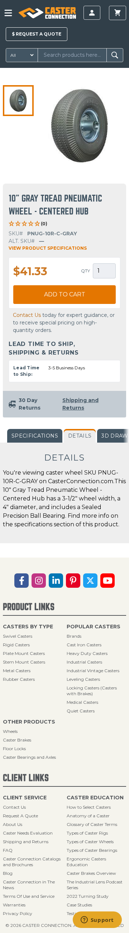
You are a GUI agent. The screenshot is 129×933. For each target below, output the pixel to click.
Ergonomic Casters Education (86, 861)
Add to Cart (64, 294)
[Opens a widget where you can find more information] (97, 920)
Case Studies (79, 904)
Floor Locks (14, 748)
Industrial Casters (84, 662)
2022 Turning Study (88, 896)
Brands (74, 636)
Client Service (25, 797)
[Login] (91, 13)
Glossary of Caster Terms (92, 824)
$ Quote (36, 34)
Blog (8, 873)
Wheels (10, 731)
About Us (12, 824)
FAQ (8, 850)
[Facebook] (21, 580)
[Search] (115, 55)
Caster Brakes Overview (91, 873)
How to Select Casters (89, 807)
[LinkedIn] (56, 580)
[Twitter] (90, 580)
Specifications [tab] (34, 436)
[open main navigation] (8, 13)
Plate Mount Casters (24, 653)
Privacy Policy (17, 913)
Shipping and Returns (25, 841)
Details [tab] (79, 436)
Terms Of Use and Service (28, 896)
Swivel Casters (17, 636)
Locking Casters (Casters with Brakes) (92, 690)
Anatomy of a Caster (88, 815)
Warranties (14, 904)
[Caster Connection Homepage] (47, 12)
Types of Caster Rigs (87, 833)
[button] (18, 100)
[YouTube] (107, 580)
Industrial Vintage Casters (93, 670)
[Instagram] (39, 580)
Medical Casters (82, 702)
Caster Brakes (17, 740)
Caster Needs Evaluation (28, 833)
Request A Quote (20, 815)
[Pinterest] (73, 580)
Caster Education (95, 797)
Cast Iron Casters (84, 644)
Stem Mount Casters (24, 662)
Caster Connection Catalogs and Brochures (32, 861)
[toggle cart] (117, 13)
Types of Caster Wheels (90, 841)
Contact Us (27, 315)
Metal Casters (16, 670)
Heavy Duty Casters (87, 653)
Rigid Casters (16, 644)
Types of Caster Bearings (92, 850)
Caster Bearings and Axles (29, 757)
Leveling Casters (83, 679)
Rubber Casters (19, 679)
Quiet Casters (81, 710)
